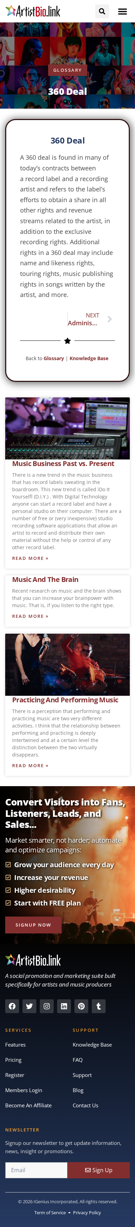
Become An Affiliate (28, 1105)
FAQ (78, 1059)
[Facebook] (12, 1006)
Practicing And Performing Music (65, 699)
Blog (78, 1090)
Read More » (30, 558)
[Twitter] (29, 1006)
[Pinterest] (81, 1006)
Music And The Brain (45, 579)
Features (15, 1044)
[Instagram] (47, 1006)
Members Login (23, 1090)
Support (82, 1074)
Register (14, 1074)
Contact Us (85, 1105)
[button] (122, 11)
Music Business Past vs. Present (63, 463)
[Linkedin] (64, 1006)
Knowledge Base (90, 358)
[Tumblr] (99, 1006)
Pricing (13, 1059)
